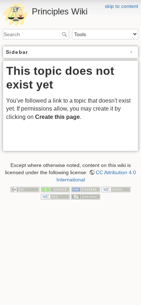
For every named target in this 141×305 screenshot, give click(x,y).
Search (65, 34)
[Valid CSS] (55, 196)
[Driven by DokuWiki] (85, 196)
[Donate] (55, 189)
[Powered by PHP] (85, 189)
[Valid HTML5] (116, 189)
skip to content (121, 6)
